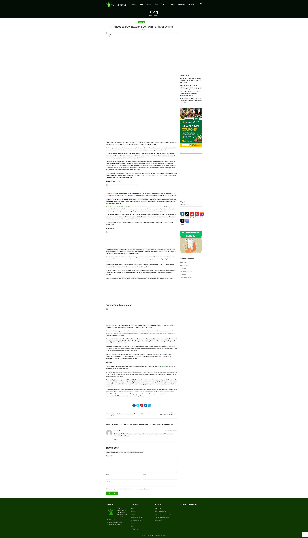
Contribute (158, 508)
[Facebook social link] (134, 405)
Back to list (141, 413)
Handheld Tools (184, 265)
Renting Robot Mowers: (137, 520)
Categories (183, 202)
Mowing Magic (151, 535)
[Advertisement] (141, 292)
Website (108, 481)
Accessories (183, 262)
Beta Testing (158, 520)
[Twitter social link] (137, 405)
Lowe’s (163, 366)
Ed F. (115, 430)
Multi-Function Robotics (186, 271)
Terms (132, 526)
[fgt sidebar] (191, 174)
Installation (183, 268)
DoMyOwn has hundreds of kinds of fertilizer (118, 207)
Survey (133, 523)
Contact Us (134, 514)
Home (150, 15)
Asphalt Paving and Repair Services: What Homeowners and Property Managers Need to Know (190, 87)
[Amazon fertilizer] (126, 238)
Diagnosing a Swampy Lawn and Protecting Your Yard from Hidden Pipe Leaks (191, 100)
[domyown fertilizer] (121, 187)
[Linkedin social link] (145, 405)
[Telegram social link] (149, 405)
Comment (109, 456)
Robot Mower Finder (136, 517)
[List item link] (117, 520)
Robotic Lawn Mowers (186, 277)
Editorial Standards (160, 511)
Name (108, 474)
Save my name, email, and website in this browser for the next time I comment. (129, 489)
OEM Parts (183, 274)
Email (144, 474)
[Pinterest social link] (141, 405)
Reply (115, 439)
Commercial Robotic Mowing (163, 514)
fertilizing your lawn (127, 155)
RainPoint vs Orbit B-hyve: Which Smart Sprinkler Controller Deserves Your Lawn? (190, 93)
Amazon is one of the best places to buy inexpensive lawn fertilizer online (155, 249)
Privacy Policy (134, 529)
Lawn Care (156, 15)
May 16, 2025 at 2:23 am (171, 430)
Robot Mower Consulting (162, 517)
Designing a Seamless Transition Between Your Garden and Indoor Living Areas (190, 80)
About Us (133, 511)
